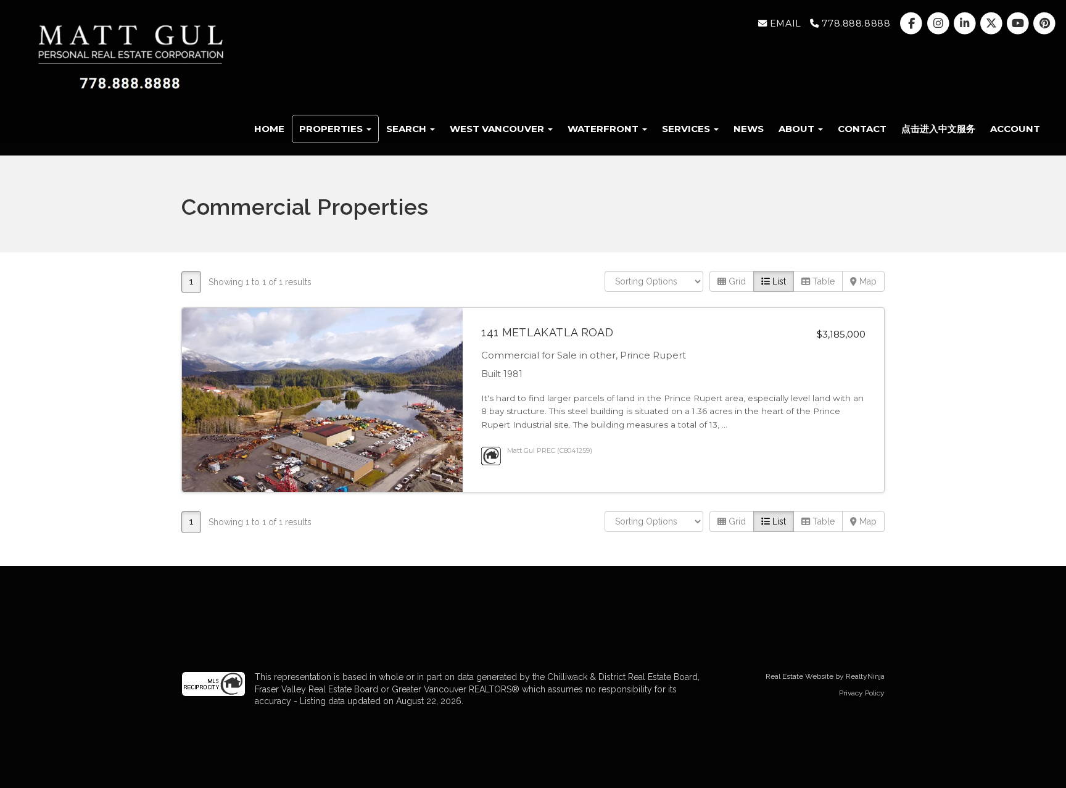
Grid (736, 281)
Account (1015, 129)
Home (269, 129)
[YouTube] (1019, 23)
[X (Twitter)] (992, 23)
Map (867, 281)
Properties (332, 129)
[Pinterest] (1045, 23)
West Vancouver (498, 129)
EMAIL (784, 23)
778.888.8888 (854, 23)
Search (407, 129)
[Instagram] (939, 23)
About (798, 129)
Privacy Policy (862, 693)
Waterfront (604, 129)
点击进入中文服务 (938, 129)
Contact (862, 129)
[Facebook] (912, 23)
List (778, 281)
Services (687, 129)
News (748, 129)
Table (822, 281)
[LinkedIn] (965, 23)
